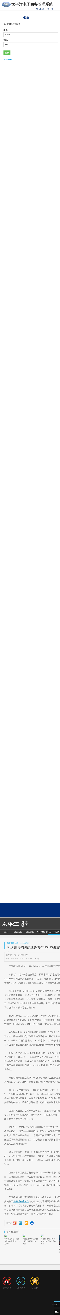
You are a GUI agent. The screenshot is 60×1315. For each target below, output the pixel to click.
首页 (6, 932)
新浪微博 (7, 1288)
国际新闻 (30, 932)
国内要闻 (18, 932)
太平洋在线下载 (21, 1201)
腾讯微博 (21, 1288)
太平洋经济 (42, 932)
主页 (17, 943)
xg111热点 (54, 932)
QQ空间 (35, 1288)
